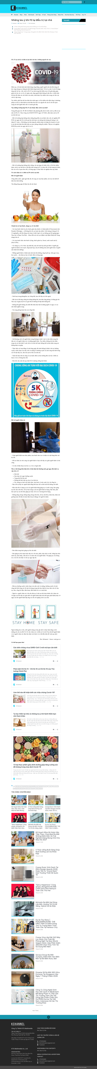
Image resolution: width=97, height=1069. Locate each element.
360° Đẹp (38, 14)
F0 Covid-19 (45, 786)
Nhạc (21, 14)
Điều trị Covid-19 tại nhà (37, 786)
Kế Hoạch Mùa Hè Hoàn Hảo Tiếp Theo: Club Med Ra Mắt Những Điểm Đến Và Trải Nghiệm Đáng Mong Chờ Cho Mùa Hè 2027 (19, 808)
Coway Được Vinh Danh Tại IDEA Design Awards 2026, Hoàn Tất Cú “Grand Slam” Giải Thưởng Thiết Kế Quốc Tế (47, 871)
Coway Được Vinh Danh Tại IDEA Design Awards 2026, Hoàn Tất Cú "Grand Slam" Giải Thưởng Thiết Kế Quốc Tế (36, 29)
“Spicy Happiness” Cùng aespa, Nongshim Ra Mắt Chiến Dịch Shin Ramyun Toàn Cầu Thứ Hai (46, 887)
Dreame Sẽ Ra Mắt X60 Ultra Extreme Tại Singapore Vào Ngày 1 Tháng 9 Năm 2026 (48, 974)
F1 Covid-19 (50, 786)
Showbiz (16, 14)
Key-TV (84, 14)
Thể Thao (78, 14)
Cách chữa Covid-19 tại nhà (20, 786)
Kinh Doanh (31, 14)
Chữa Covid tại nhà (29, 786)
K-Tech (44, 14)
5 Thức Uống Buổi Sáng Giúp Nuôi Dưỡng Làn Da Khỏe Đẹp (30, 26)
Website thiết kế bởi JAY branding (80, 1067)
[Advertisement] (35, 46)
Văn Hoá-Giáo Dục (69, 14)
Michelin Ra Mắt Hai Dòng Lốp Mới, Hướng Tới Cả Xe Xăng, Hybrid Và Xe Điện (35, 826)
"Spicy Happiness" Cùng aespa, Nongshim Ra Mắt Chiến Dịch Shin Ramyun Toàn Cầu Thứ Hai (36, 32)
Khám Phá (60, 14)
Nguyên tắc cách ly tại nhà (19, 788)
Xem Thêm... (36, 1010)
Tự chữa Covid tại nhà (38, 788)
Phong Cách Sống (51, 14)
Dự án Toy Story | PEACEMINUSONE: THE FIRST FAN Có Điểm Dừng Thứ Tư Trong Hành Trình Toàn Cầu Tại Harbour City (52, 826)
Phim (25, 14)
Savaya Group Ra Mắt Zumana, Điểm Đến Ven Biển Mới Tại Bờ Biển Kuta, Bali (47, 957)
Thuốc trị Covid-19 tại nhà (29, 788)
